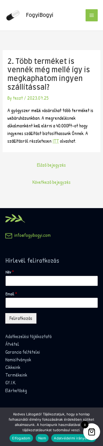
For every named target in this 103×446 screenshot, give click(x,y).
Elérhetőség (16, 390)
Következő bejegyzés (51, 182)
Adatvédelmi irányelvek (73, 438)
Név (10, 272)
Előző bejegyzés (51, 165)
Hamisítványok (18, 359)
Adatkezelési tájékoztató (28, 336)
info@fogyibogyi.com (31, 235)
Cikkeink (12, 367)
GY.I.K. (10, 382)
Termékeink (16, 375)
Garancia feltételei (22, 352)
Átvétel (12, 344)
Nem (42, 438)
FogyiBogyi (39, 15)
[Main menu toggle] (92, 15)
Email (11, 294)
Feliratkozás (21, 318)
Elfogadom (21, 438)
